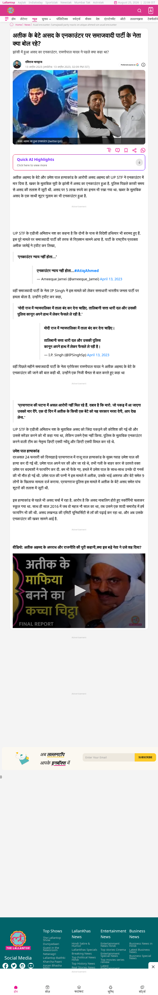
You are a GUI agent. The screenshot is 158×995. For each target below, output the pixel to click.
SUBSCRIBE (145, 757)
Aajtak (22, 2)
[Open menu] (6, 19)
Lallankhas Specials (84, 949)
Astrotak (98, 2)
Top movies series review (112, 961)
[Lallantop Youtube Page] (31, 966)
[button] (150, 10)
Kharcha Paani (52, 961)
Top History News (83, 963)
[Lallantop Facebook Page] (5, 966)
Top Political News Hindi (84, 958)
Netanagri (49, 954)
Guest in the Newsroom (51, 949)
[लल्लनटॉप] (11, 10)
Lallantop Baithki (54, 958)
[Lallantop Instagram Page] (22, 966)
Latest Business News (139, 951)
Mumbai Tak (82, 2)
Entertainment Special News (110, 954)
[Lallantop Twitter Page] (14, 966)
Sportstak (51, 2)
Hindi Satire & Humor (81, 944)
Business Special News (140, 957)
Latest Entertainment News (110, 968)
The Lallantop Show (52, 939)
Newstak (66, 2)
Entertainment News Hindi (110, 944)
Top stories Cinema (113, 949)
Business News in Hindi (140, 944)
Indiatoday (36, 2)
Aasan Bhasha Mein (52, 966)
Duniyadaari (51, 944)
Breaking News (82, 953)
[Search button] (139, 10)
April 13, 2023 (111, 279)
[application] (79, 590)
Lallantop (9, 2)
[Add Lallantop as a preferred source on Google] (130, 65)
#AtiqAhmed (86, 270)
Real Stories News (83, 967)
